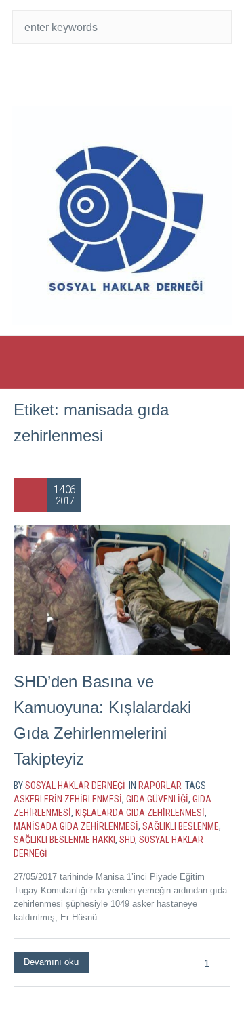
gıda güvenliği (157, 799)
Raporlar (160, 785)
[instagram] (149, 74)
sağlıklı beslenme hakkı (64, 839)
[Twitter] (95, 74)
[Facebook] (122, 74)
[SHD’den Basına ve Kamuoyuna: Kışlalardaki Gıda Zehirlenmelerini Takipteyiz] (122, 590)
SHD (127, 839)
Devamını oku (51, 962)
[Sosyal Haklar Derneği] (122, 215)
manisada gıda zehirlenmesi (76, 826)
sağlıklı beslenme (180, 826)
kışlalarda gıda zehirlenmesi (140, 812)
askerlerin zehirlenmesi (68, 799)
